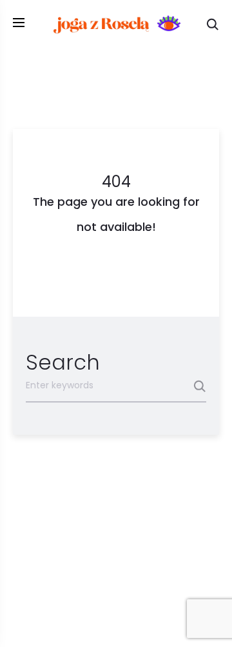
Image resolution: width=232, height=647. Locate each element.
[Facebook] (101, 616)
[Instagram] (130, 616)
